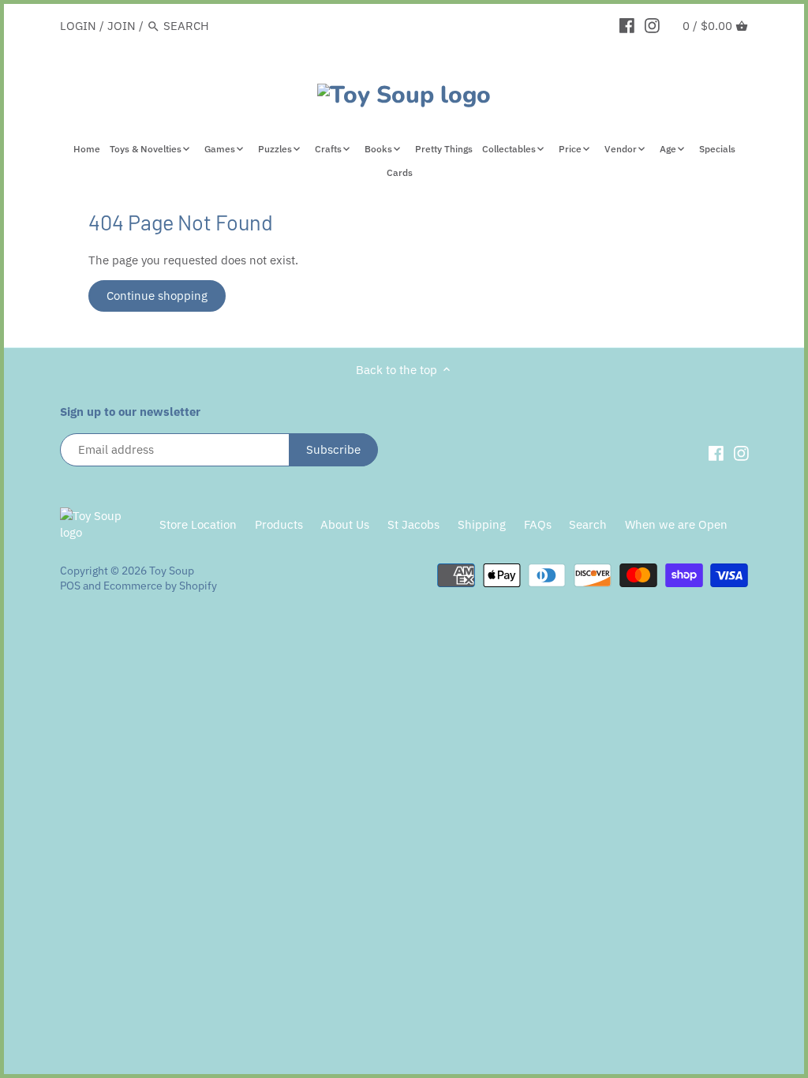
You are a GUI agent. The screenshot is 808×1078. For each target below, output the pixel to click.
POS (70, 585)
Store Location (198, 524)
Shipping (482, 524)
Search (588, 524)
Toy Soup (171, 570)
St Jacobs (413, 524)
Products (279, 524)
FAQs (538, 524)
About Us (344, 524)
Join (121, 25)
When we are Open (676, 524)
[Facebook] (626, 25)
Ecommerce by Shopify (160, 585)
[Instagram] (652, 25)
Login (78, 25)
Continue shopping (157, 295)
